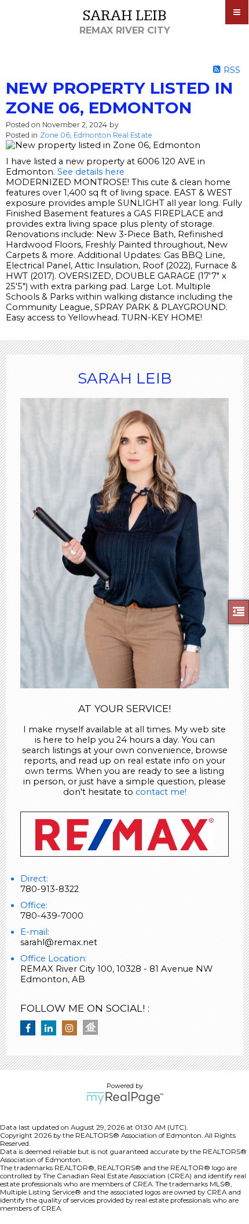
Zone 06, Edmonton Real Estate (96, 135)
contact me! (161, 792)
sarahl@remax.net (58, 942)
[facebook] (30, 1028)
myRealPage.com (125, 1098)
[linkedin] (51, 1028)
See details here (90, 172)
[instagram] (72, 1028)
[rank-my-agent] (93, 1028)
